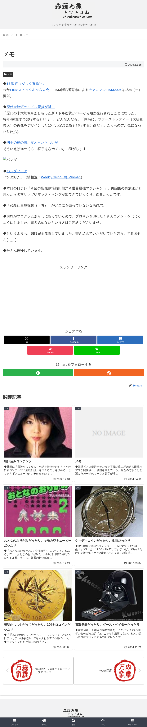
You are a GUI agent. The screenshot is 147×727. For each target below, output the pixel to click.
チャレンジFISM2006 (105, 90)
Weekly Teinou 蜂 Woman (61, 177)
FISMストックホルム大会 (29, 90)
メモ (9, 74)
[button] (135, 572)
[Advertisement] (38, 297)
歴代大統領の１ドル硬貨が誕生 (31, 107)
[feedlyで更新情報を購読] (38, 372)
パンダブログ (17, 171)
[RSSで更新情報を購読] (109, 372)
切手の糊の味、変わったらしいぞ (32, 142)
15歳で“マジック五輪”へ (25, 84)
